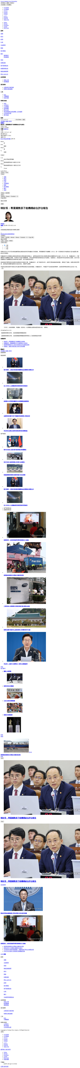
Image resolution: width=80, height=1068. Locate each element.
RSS (5, 94)
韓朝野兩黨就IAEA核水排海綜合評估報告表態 (16, 344)
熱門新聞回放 (4, 65)
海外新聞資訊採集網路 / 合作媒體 (13, 111)
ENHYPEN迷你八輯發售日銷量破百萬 (14, 951)
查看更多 (5, 129)
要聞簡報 (6, 1005)
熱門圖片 (3, 668)
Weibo (5, 22)
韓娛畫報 (6, 57)
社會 (2, 42)
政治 (2, 36)
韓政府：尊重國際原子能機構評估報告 (14, 341)
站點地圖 (6, 97)
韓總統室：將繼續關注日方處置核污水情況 (16, 343)
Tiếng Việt (6, 1046)
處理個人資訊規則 (6, 1049)
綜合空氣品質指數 (6, 138)
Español (6, 1044)
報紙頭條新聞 (4, 71)
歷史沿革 (6, 110)
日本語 (6, 1041)
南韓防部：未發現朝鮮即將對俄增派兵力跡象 (13, 943)
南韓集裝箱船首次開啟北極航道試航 (11, 754)
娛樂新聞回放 (4, 68)
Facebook (6, 25)
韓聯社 (2, 123)
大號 (7, 248)
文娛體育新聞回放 (9, 997)
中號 (7, 247)
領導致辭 (6, 108)
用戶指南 (6, 115)
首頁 (5, 103)
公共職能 (6, 106)
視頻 (2, 60)
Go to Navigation (12, 1)
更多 (2, 666)
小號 (7, 245)
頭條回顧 (3, 62)
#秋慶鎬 (3, 121)
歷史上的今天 (4, 74)
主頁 (2, 954)
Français (6, 1045)
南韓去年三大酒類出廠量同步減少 (13, 948)
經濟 (2, 39)
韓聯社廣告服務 (8, 89)
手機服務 (6, 96)
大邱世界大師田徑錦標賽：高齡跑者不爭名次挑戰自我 (19, 949)
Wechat (5, 24)
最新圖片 (6, 55)
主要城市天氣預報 (9, 87)
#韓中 (10, 121)
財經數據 (6, 81)
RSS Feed (6, 28)
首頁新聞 (3, 884)
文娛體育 (3, 45)
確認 (2, 203)
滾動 (2, 33)
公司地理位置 (7, 113)
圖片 (2, 53)
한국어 (6, 1038)
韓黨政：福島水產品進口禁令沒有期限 (14, 346)
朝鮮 (2, 48)
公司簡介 (6, 105)
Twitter (5, 26)
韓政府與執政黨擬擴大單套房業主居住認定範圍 (14, 913)
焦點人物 (6, 80)
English (6, 1039)
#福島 (6, 121)
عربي (5, 1042)
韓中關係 (3, 51)
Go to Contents (4, 1)
